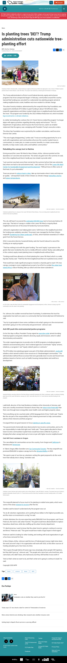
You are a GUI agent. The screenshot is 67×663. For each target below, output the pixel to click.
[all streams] (64, 8)
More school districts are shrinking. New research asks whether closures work (26, 615)
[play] (4, 9)
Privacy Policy (55, 647)
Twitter (40, 638)
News (3, 28)
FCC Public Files (29, 647)
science (17, 571)
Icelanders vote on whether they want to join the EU (29, 597)
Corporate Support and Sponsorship (57, 638)
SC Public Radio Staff (58, 643)
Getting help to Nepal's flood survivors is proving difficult (19, 622)
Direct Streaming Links (29, 638)
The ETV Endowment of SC (31, 643)
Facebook (27, 651)
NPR (33, 571)
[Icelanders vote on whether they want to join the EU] (7, 597)
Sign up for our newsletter (56, 651)
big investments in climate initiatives (15, 116)
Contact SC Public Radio (43, 647)
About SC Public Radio (42, 642)
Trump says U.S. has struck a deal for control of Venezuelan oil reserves (24, 608)
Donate (60, 3)
